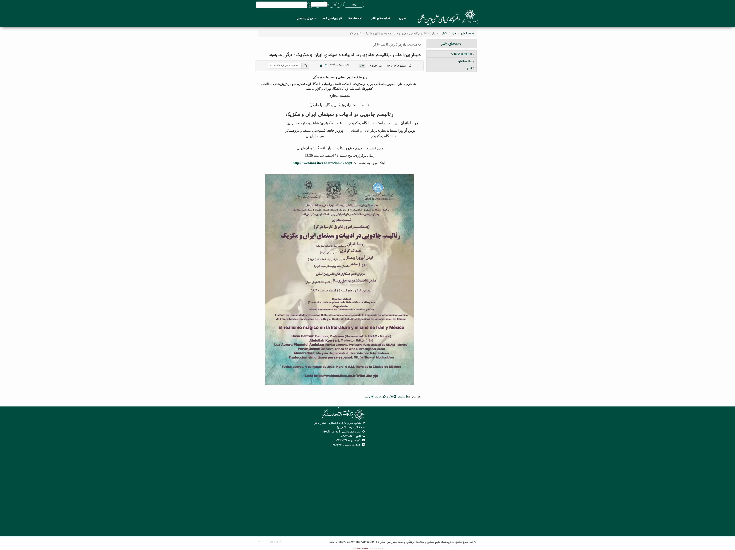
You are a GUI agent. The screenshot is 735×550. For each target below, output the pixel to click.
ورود (353, 4)
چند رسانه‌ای (465, 61)
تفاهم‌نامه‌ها (355, 18)
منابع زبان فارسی (306, 18)
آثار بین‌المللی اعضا (332, 18)
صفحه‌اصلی (467, 33)
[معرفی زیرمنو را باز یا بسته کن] (394, 18)
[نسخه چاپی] (326, 66)
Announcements (461, 54)
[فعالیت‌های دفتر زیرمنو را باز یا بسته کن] (367, 18)
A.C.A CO (263, 541)
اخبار (454, 33)
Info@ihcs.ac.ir (331, 432)
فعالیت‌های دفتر (381, 18)
